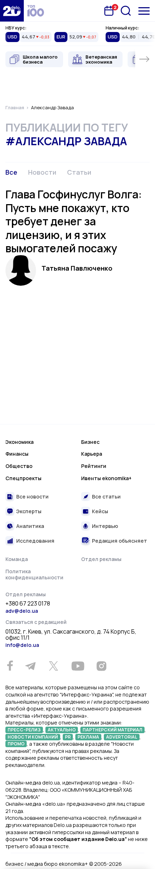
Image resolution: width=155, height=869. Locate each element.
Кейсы (100, 511)
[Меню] (144, 11)
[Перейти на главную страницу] (12, 11)
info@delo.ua (22, 645)
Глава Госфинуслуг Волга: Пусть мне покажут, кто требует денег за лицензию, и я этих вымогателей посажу (73, 221)
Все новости (32, 496)
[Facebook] (10, 665)
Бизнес (90, 441)
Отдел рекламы (101, 559)
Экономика (19, 441)
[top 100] (36, 11)
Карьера (91, 453)
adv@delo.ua (21, 610)
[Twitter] (53, 666)
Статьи (79, 172)
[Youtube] (77, 666)
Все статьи (106, 496)
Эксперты (28, 511)
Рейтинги (93, 466)
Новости (42, 172)
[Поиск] (126, 11)
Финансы (16, 453)
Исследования (35, 540)
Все (11, 172)
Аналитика (30, 526)
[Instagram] (101, 666)
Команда (16, 559)
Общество (18, 466)
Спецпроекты (23, 478)
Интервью (105, 526)
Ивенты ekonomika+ (106, 478)
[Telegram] (30, 665)
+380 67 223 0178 (27, 604)
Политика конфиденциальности (34, 574)
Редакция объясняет (119, 540)
